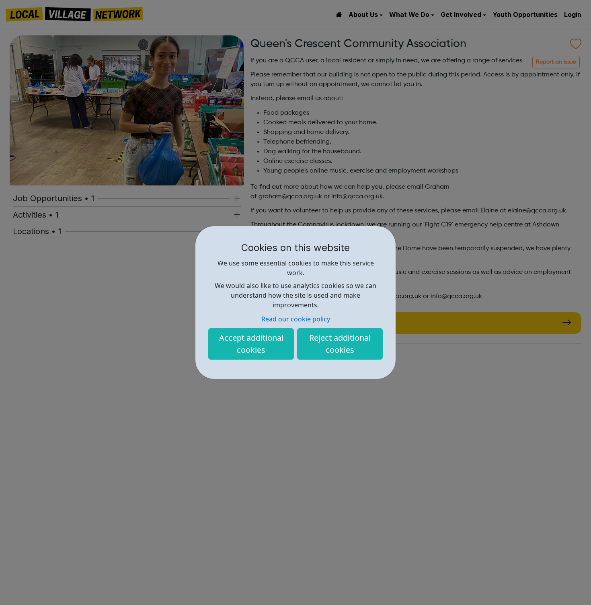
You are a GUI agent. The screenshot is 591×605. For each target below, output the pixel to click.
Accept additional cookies (251, 343)
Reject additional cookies (340, 343)
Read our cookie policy (295, 319)
